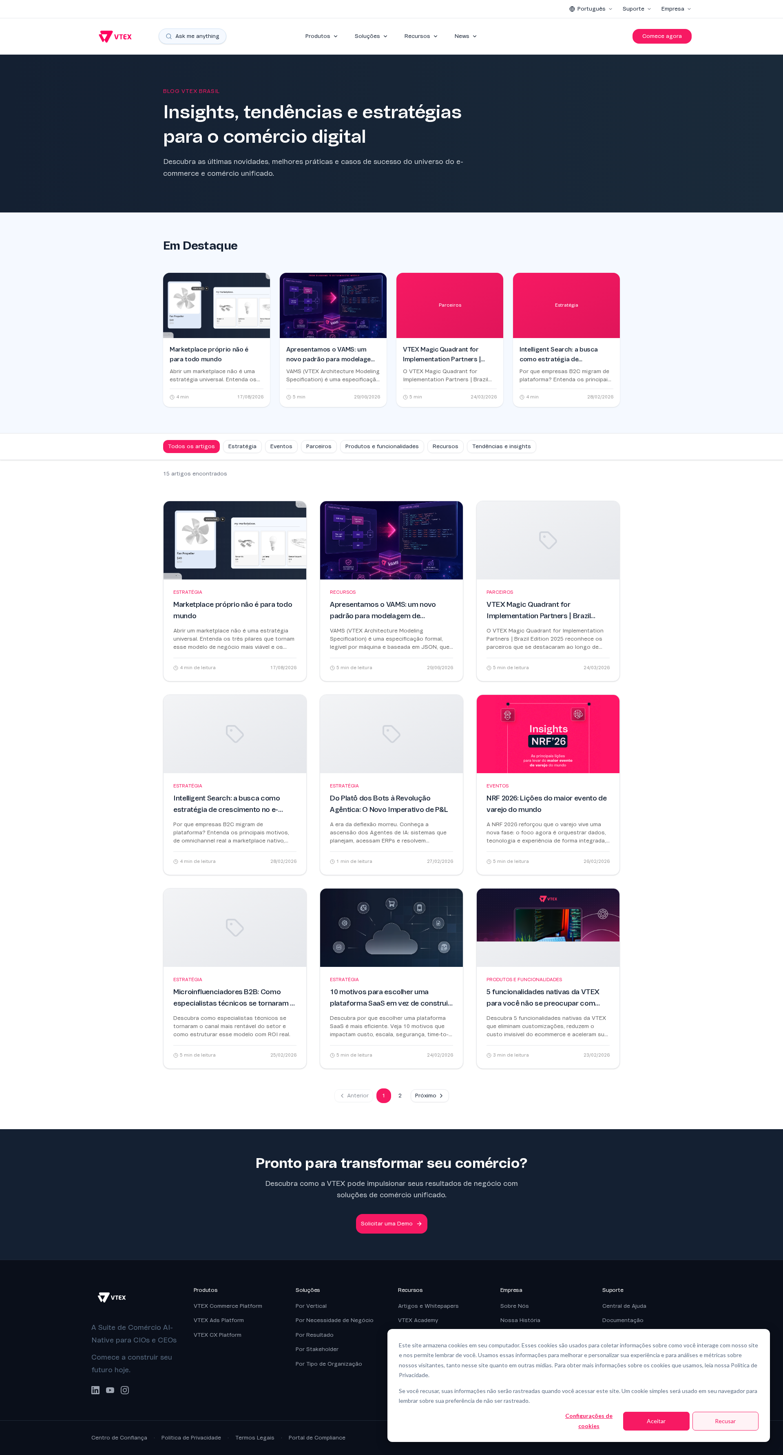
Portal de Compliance (317, 1437)
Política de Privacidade (191, 1437)
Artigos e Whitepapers (428, 1305)
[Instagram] (125, 1390)
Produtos (317, 36)
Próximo (425, 1095)
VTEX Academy (418, 1320)
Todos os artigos (191, 446)
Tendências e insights (501, 446)
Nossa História (520, 1320)
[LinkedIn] (95, 1390)
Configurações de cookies (589, 1420)
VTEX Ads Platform (219, 1320)
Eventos (281, 446)
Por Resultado (315, 1334)
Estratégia (242, 446)
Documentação (623, 1320)
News (462, 36)
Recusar (725, 1420)
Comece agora (662, 36)
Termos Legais (254, 1437)
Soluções (367, 36)
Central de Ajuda (624, 1305)
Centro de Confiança (119, 1437)
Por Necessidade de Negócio (335, 1320)
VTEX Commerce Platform (228, 1305)
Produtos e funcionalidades (382, 446)
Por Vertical (311, 1305)
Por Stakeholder (317, 1349)
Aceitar (656, 1420)
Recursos (417, 36)
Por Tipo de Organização (329, 1363)
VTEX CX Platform (217, 1334)
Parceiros (319, 446)
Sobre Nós (514, 1305)
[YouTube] (110, 1390)
